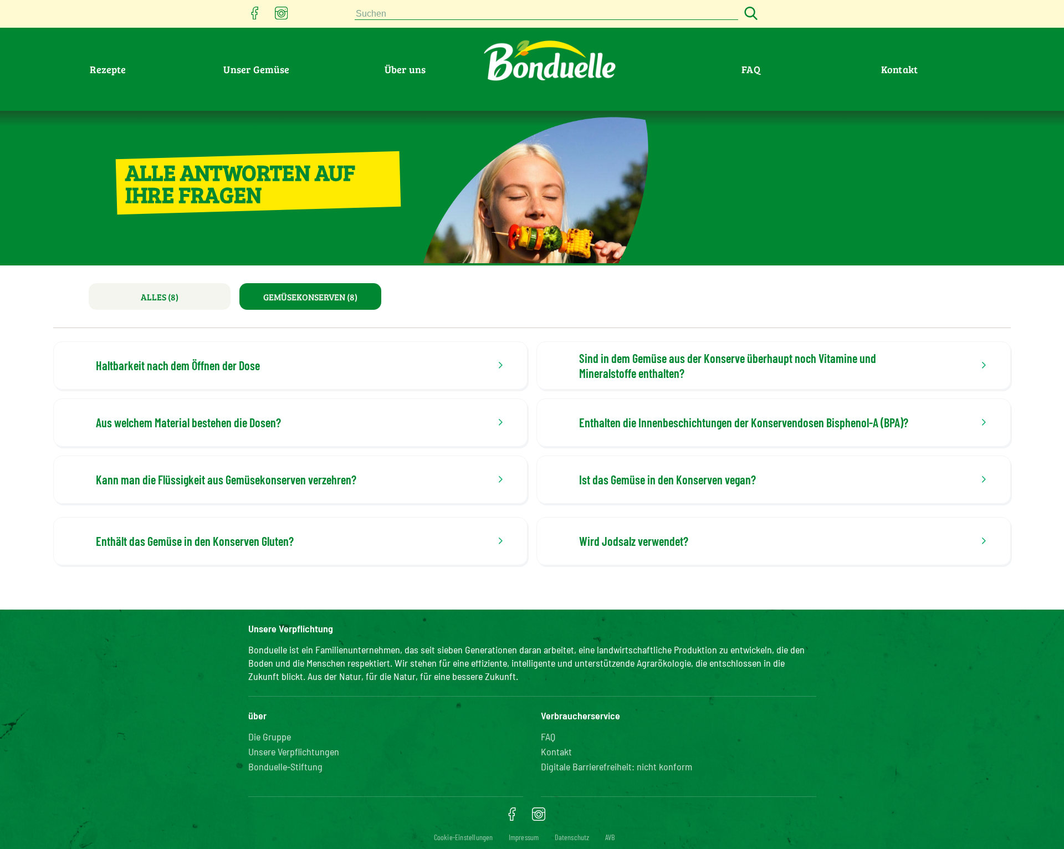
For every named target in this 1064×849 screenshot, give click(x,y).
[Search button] (749, 14)
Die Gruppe (269, 736)
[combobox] (546, 14)
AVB (610, 837)
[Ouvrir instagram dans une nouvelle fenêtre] (281, 16)
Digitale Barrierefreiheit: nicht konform (616, 766)
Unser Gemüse (256, 69)
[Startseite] (253, 131)
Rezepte (108, 69)
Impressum (524, 837)
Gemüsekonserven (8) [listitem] (310, 297)
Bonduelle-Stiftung (285, 766)
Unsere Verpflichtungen (293, 751)
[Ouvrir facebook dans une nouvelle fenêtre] (255, 16)
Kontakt (899, 69)
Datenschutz (572, 837)
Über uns (405, 69)
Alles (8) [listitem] (159, 297)
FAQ (750, 69)
